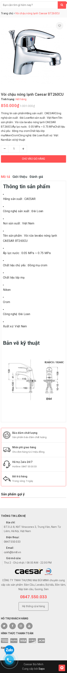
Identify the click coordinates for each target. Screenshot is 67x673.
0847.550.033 (12, 541)
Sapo (42, 668)
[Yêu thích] (59, 25)
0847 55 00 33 (29, 466)
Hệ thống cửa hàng (33, 606)
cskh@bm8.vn (12, 552)
